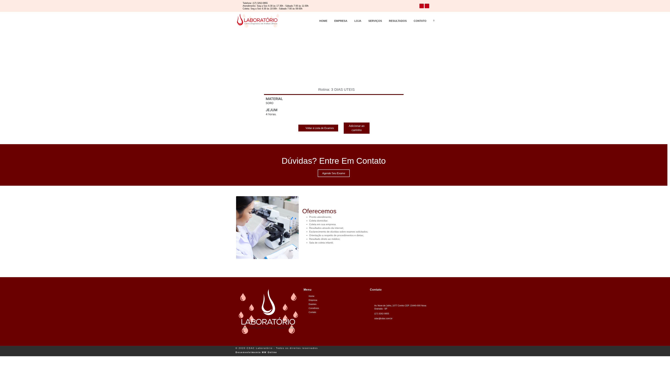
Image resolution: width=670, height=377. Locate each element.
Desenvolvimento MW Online (256, 352)
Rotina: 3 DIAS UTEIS (336, 89)
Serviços (375, 20)
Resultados (398, 20)
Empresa (340, 20)
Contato (420, 20)
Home (323, 20)
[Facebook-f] (421, 6)
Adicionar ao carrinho (356, 128)
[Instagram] (427, 6)
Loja (357, 20)
